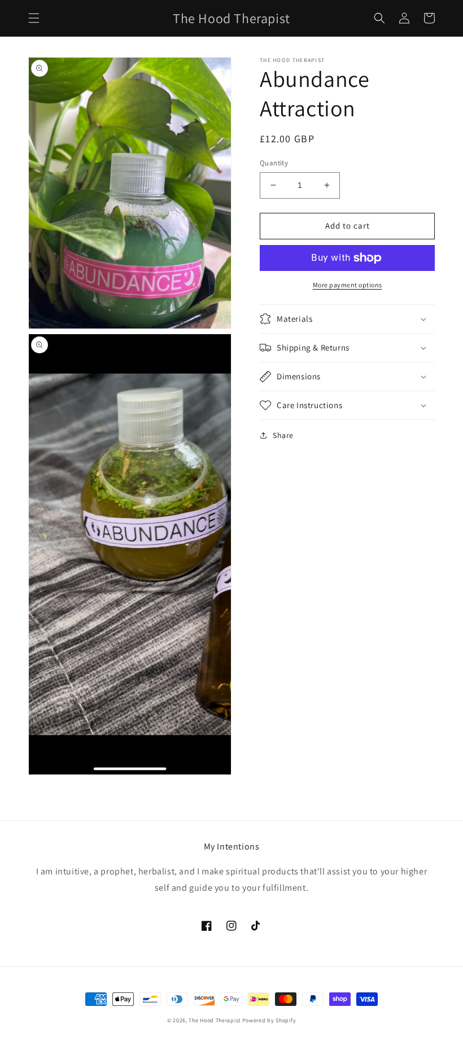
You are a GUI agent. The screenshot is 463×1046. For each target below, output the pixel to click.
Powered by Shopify (269, 1020)
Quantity (274, 163)
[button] (33, 18)
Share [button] (283, 435)
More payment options (347, 285)
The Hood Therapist (215, 1020)
